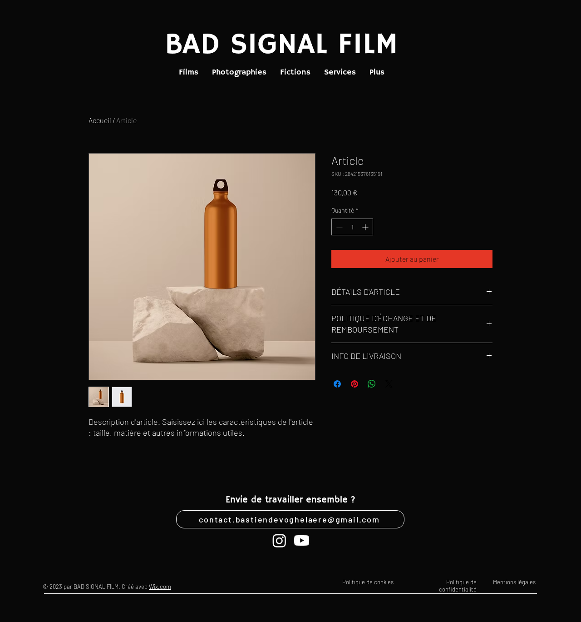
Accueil (100, 120)
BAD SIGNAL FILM (281, 45)
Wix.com (160, 586)
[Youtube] (301, 540)
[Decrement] (338, 227)
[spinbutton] (352, 227)
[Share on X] (389, 383)
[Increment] (366, 227)
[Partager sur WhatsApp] (371, 383)
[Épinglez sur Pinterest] (354, 383)
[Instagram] (279, 540)
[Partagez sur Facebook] (337, 383)
